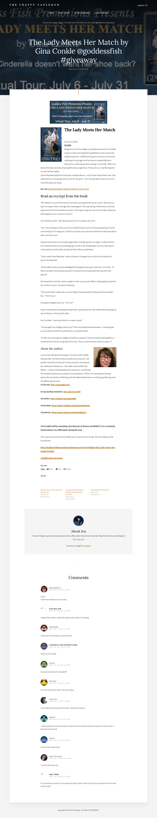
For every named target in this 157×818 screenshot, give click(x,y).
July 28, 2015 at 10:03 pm (60, 758)
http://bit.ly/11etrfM (71, 392)
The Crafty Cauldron (35, 4)
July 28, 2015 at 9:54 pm (59, 740)
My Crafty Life (78, 539)
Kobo (73, 189)
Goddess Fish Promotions (63, 645)
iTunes (65, 189)
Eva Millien (55, 609)
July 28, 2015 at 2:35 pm (59, 590)
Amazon (52, 189)
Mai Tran (54, 774)
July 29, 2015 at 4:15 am (59, 776)
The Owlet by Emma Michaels (100, 490)
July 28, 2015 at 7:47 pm (59, 701)
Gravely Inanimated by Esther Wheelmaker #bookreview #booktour (75, 492)
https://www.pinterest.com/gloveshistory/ (69, 412)
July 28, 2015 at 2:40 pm (59, 611)
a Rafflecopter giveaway (52, 458)
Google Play (83, 189)
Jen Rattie (87, 546)
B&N (59, 189)
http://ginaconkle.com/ (60, 385)
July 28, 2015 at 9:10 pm (59, 719)
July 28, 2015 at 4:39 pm (59, 665)
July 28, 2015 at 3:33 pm (59, 629)
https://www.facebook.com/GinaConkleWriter (71, 405)
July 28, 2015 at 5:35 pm (59, 683)
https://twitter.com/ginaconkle (63, 398)
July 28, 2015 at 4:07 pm (59, 647)
